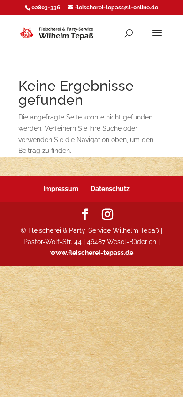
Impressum (60, 188)
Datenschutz (110, 188)
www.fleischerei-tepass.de (91, 252)
